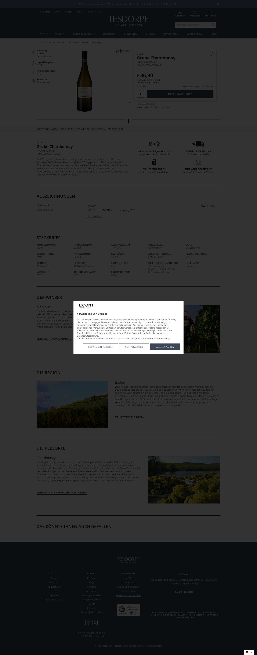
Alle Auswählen (165, 346)
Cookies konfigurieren (100, 346)
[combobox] (249, 652)
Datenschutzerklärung (87, 335)
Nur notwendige (134, 346)
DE (251, 652)
